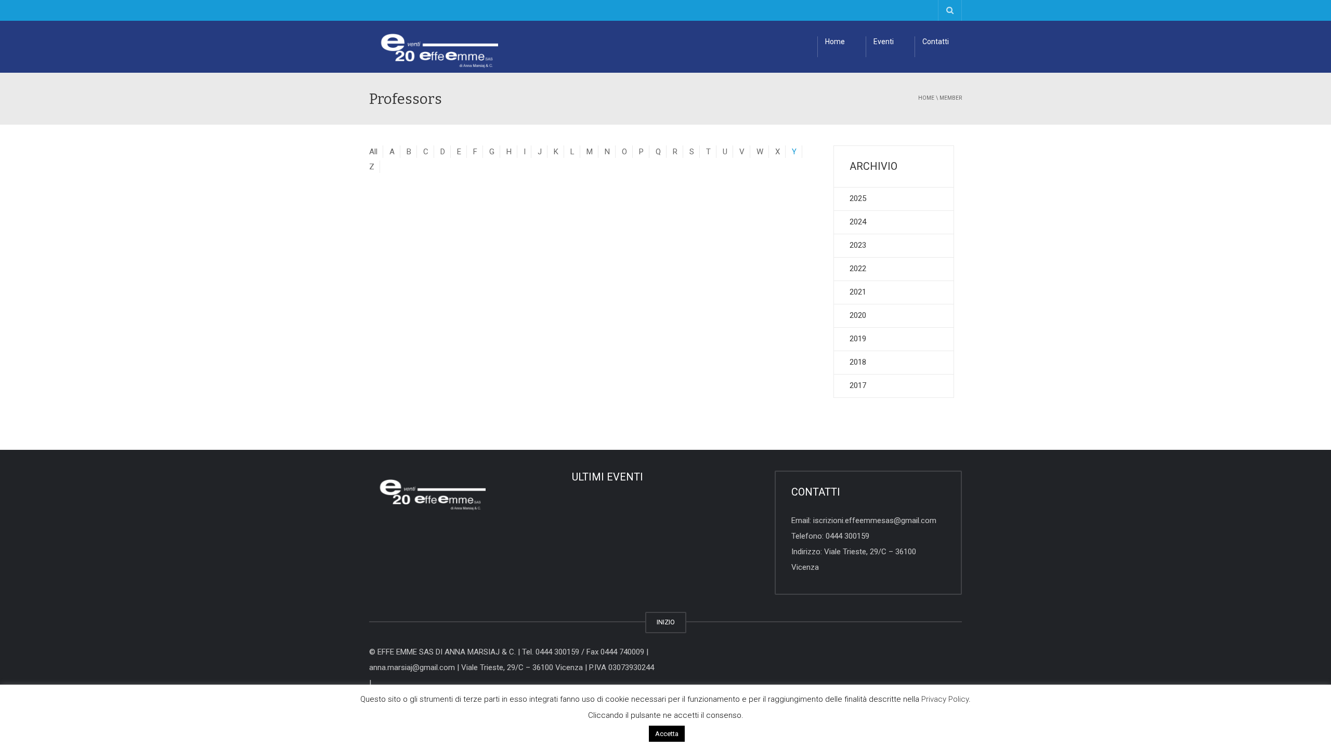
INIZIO (666, 622)
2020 (858, 315)
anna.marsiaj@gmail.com (412, 667)
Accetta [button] (666, 734)
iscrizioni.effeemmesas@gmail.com (874, 520)
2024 (858, 221)
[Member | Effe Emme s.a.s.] (433, 46)
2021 (858, 292)
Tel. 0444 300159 (550, 652)
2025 (858, 198)
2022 (858, 268)
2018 (858, 362)
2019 (858, 338)
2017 (858, 385)
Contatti (935, 41)
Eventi (883, 41)
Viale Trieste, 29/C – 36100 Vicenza (522, 667)
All (373, 151)
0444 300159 (847, 536)
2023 (858, 245)
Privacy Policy (945, 699)
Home (835, 41)
